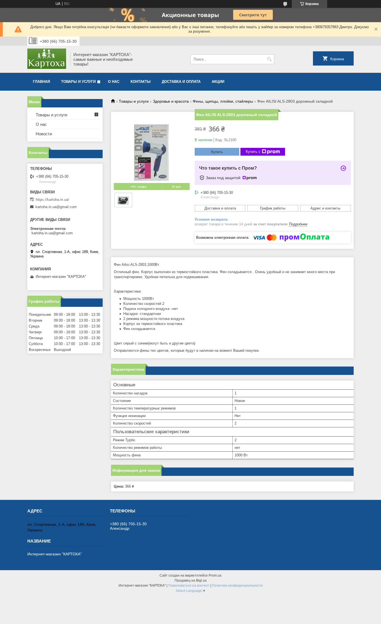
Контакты (141, 81)
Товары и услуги (78, 81)
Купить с (253, 152)
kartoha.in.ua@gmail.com (56, 207)
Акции (218, 81)
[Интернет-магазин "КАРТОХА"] (46, 59)
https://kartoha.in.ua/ (52, 199)
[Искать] (269, 59)
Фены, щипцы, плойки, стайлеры (223, 101)
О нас (113, 81)
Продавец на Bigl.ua (191, 580)
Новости (44, 133)
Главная (41, 81)
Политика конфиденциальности (237, 585)
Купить (217, 152)
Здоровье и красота (171, 101)
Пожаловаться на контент (188, 585)
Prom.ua (215, 575)
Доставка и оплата (181, 81)
